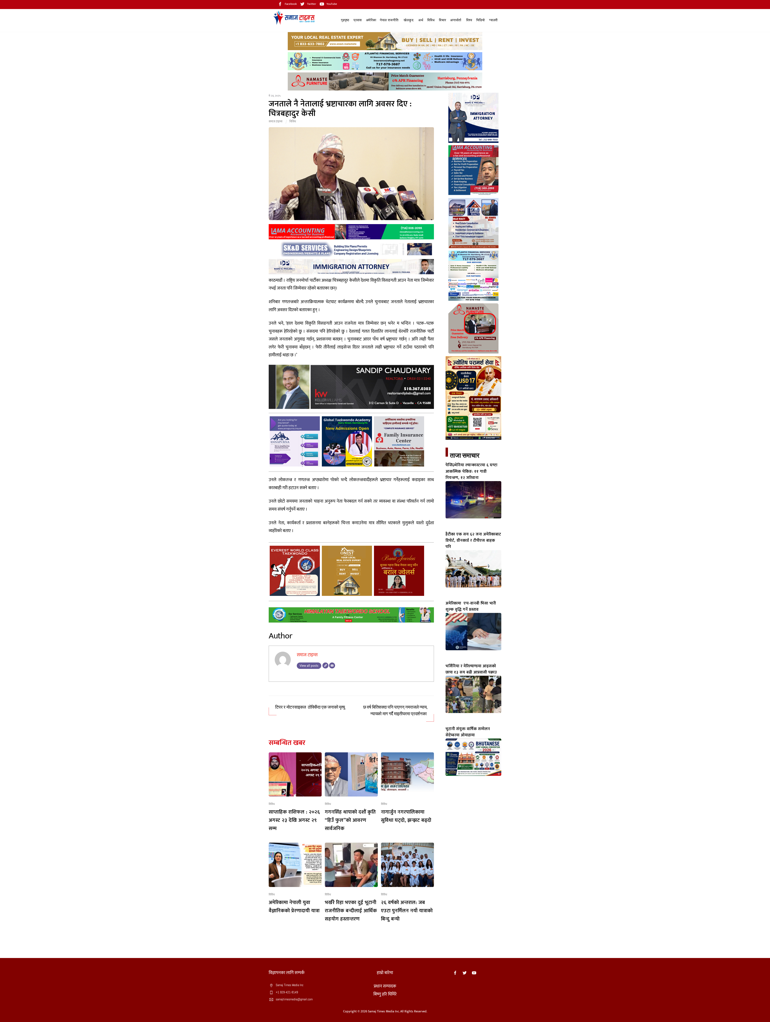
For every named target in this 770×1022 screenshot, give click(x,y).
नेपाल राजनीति (389, 20)
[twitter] (465, 972)
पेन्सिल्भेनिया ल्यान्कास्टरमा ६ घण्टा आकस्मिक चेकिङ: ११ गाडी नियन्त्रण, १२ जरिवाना (471, 471)
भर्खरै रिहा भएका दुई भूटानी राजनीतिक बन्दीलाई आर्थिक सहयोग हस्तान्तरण (351, 910)
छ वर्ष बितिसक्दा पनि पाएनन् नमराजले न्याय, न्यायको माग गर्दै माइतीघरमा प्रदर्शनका (395, 710)
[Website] (325, 665)
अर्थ (420, 20)
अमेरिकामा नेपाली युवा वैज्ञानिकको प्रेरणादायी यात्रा (294, 906)
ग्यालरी (493, 20)
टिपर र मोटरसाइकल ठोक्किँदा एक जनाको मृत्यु (310, 707)
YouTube (331, 3)
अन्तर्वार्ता (455, 20)
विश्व (469, 20)
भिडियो (480, 20)
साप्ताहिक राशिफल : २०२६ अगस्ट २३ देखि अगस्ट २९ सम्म (294, 820)
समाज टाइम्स (275, 121)
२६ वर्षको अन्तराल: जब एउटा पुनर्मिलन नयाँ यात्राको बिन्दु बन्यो (407, 910)
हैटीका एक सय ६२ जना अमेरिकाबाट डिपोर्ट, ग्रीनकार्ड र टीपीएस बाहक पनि (473, 540)
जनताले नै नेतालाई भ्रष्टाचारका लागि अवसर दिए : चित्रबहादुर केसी (340, 108)
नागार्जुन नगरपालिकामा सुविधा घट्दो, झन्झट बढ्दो (406, 816)
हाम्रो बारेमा (385, 972)
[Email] (332, 665)
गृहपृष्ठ (345, 20)
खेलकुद (408, 20)
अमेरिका (371, 20)
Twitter (311, 3)
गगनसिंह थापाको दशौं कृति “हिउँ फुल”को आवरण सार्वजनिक (350, 820)
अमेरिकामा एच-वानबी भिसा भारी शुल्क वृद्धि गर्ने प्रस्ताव (471, 606)
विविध (431, 20)
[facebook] (455, 972)
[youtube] (474, 972)
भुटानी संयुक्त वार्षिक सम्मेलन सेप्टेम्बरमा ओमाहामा (468, 732)
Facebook (290, 3)
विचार (442, 20)
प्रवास (358, 20)
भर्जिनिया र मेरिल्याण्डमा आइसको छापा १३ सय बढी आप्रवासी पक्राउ (471, 669)
